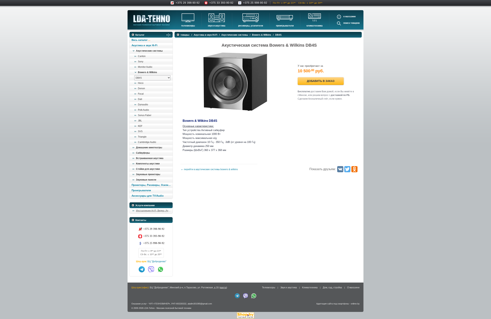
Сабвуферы (143, 153)
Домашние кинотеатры (149, 147)
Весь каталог (139, 40)
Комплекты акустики (148, 163)
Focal (141, 93)
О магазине (353, 287)
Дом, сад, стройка (332, 287)
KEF (140, 126)
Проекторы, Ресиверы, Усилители (152, 185)
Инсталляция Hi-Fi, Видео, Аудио (154, 210)
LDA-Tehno (149, 308)
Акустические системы (149, 50)
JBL (140, 120)
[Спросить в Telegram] (142, 269)
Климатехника (314, 25)
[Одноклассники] (354, 169)
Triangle (142, 136)
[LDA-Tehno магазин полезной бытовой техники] (152, 20)
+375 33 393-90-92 (221, 2)
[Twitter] (347, 169)
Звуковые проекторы (148, 174)
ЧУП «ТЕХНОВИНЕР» (159, 304)
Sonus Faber (144, 115)
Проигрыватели (285, 25)
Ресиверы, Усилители (250, 25)
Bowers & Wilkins (147, 72)
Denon (141, 88)
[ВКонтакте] (340, 169)
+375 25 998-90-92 (255, 2)
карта (223, 287)
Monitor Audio (145, 67)
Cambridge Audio (147, 142)
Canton (142, 56)
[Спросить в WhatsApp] (160, 269)
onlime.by (355, 304)
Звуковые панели (146, 179)
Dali (140, 99)
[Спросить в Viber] (151, 269)
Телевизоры (188, 25)
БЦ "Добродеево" (156, 261)
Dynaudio (143, 104)
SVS (140, 131)
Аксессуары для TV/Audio (148, 195)
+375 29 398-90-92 (188, 2)
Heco (140, 83)
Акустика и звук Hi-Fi (144, 45)
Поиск (346, 23)
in (132, 311)
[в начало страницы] (483, 307)
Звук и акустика (216, 25)
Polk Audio (143, 110)
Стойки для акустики (148, 169)
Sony (140, 61)
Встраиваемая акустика (149, 158)
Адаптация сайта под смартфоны (332, 304)
